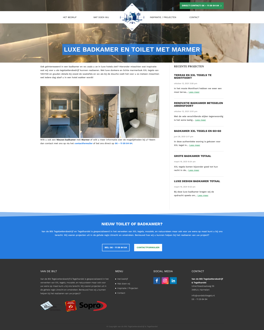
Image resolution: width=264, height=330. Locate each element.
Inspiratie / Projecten (163, 17)
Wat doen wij (101, 17)
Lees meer (194, 92)
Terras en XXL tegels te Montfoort (192, 76)
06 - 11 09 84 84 (199, 299)
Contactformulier (148, 247)
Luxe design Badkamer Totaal (197, 181)
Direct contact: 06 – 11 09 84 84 (200, 5)
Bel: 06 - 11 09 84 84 (116, 247)
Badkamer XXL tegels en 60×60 (197, 130)
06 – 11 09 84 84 (123, 143)
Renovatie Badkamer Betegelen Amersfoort (198, 104)
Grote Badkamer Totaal (192, 156)
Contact (194, 17)
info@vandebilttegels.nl (203, 295)
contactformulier (84, 143)
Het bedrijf (70, 17)
